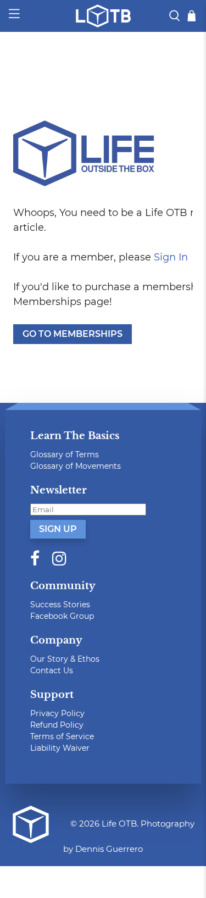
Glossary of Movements (75, 466)
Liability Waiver (60, 748)
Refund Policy (56, 725)
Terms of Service (62, 736)
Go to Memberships (73, 334)
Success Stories (60, 604)
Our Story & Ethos (64, 659)
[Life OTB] (103, 15)
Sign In (171, 257)
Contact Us (51, 670)
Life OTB (119, 823)
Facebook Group (62, 616)
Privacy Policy (57, 713)
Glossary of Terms (64, 454)
